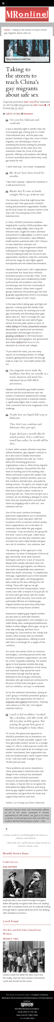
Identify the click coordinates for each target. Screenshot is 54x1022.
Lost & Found (10, 921)
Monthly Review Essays (16, 853)
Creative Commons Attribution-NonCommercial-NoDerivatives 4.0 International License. (27, 997)
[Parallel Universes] (24, 883)
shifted (19, 342)
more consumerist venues (34, 326)
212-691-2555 (28, 1018)
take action (26, 234)
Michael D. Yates (10, 938)
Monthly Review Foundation (27, 1008)
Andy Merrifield (10, 866)
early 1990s (22, 228)
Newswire (28, 113)
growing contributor (15, 335)
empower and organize (16, 702)
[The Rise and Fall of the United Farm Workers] (24, 956)
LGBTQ (8, 113)
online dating (12, 326)
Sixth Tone (38, 105)
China (17, 113)
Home (7, 29)
